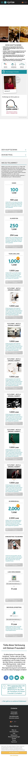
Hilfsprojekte (14, 713)
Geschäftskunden (14, 716)
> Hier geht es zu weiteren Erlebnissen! (14, 701)
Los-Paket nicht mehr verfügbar (15, 211)
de (24, 2)
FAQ (14, 733)
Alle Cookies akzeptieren (14, 752)
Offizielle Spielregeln (23, 117)
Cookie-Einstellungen (14, 755)
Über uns (14, 730)
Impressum (14, 742)
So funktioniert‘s (14, 731)
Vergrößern (14, 302)
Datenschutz (14, 735)
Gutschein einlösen (14, 718)
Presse (14, 740)
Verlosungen (14, 712)
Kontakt (14, 738)
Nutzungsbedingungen (14, 736)
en (27, 2)
